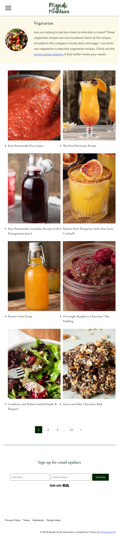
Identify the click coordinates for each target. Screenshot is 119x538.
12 (71, 430)
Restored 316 (108, 532)
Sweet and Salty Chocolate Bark (83, 404)
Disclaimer (38, 520)
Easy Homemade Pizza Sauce (26, 146)
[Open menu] (8, 7)
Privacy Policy (12, 520)
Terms (26, 520)
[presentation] (34, 105)
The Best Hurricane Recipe (79, 146)
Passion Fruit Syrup (20, 316)
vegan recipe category (49, 54)
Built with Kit (59, 485)
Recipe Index (54, 520)
